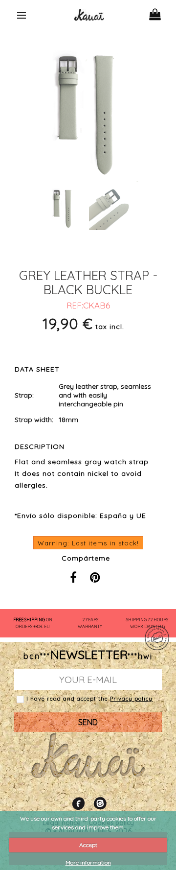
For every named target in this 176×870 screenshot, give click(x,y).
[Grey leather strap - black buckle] (63, 218)
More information (88, 862)
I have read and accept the (68, 698)
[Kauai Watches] (89, 14)
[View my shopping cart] (161, 12)
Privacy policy (131, 698)
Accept (88, 844)
